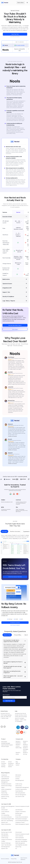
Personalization (5, 794)
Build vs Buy (18, 747)
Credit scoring (18, 783)
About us (18, 763)
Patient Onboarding (6, 824)
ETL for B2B (18, 815)
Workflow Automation (6, 783)
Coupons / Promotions (20, 811)
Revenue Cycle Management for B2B (8, 807)
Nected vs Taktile (25, 742)
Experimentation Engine (7, 745)
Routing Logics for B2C (6, 832)
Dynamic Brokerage (5, 843)
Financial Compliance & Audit (22, 806)
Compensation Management (22, 787)
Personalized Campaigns (21, 818)
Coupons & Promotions (6, 839)
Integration (4, 791)
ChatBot (3, 813)
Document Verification (6, 817)
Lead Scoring (18, 785)
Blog (17, 761)
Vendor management (6, 789)
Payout (2, 787)
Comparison (4, 775)
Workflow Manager (5, 743)
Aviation (10, 766)
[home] (4, 3)
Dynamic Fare (4, 822)
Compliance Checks (19, 822)
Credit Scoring (4, 837)
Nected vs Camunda (25, 745)
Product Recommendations (21, 817)
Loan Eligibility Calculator (21, 845)
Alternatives (18, 775)
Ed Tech (3, 761)
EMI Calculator (4, 834)
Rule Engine (4, 741)
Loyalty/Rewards (5, 778)
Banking (3, 766)
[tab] (4, 531)
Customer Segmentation (21, 789)
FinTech (10, 761)
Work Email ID (6, 694)
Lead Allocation (19, 809)
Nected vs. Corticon (18, 745)
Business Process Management (5, 781)
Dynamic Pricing (5, 796)
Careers (17, 765)
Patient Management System (22, 824)
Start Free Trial (15, 34)
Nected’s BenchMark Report (15, 325)
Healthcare (10, 765)
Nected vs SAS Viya (25, 753)
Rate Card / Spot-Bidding (7, 820)
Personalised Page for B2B (7, 818)
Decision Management (20, 794)
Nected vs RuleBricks (18, 742)
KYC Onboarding (5, 815)
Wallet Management (20, 843)
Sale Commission (5, 776)
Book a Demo (21, 2)
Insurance (3, 763)
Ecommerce (11, 763)
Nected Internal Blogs (6, 785)
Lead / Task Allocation (6, 845)
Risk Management (19, 780)
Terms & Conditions (5, 858)
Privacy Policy (13, 858)
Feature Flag (4, 792)
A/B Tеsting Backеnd (20, 792)
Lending (3, 765)
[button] (27, 3)
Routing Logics (18, 813)
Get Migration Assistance (15, 622)
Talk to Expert (15, 329)
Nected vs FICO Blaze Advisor (25, 749)
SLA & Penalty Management (21, 820)
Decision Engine (5, 746)
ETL (16, 848)
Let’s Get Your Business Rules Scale (15, 576)
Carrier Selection (5, 811)
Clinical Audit (4, 809)
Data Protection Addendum (24, 858)
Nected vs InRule (18, 753)
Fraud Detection (19, 791)
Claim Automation (19, 837)
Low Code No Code (19, 796)
